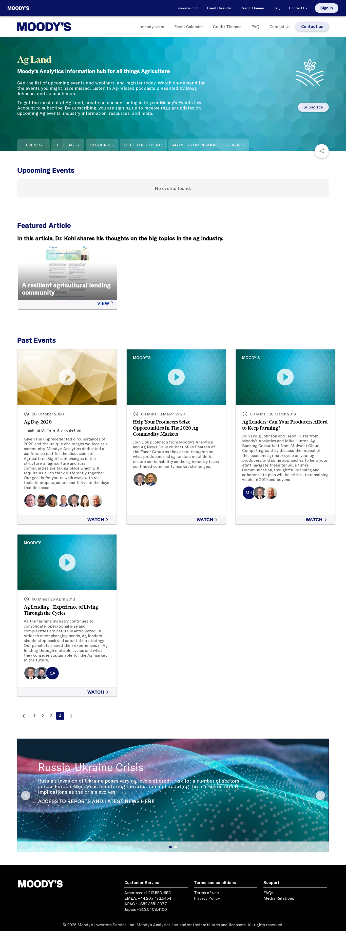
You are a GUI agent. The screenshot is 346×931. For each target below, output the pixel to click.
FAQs (268, 892)
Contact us (312, 26)
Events (34, 144)
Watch (98, 520)
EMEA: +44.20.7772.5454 (147, 898)
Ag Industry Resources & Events (208, 144)
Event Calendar (219, 8)
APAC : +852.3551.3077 (145, 903)
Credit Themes (253, 8)
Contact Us (298, 8)
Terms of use (206, 892)
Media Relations (278, 898)
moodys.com (188, 8)
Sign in (326, 8)
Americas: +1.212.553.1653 (147, 892)
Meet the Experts (143, 144)
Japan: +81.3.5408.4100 (145, 909)
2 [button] (175, 847)
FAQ (276, 8)
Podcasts (68, 144)
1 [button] (170, 847)
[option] (173, 827)
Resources (102, 144)
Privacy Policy (207, 898)
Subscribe (313, 107)
